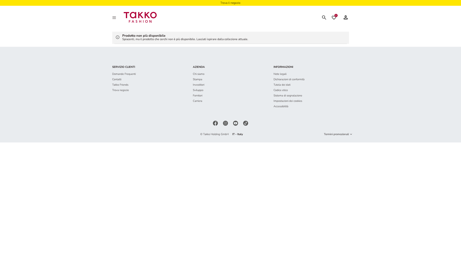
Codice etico (281, 90)
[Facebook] (216, 123)
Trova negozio (120, 90)
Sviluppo (198, 90)
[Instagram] (226, 123)
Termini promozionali (336, 134)
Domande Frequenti (124, 74)
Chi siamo (198, 74)
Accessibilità (281, 106)
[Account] (346, 17)
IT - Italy (237, 134)
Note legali (280, 74)
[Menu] (114, 17)
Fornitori (197, 95)
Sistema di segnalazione (288, 95)
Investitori (198, 85)
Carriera (197, 101)
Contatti (116, 79)
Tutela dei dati (282, 85)
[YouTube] (236, 123)
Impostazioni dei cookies (288, 101)
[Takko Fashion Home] (140, 17)
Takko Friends (120, 85)
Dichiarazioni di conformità (289, 79)
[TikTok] (245, 123)
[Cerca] (324, 17)
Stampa (197, 79)
